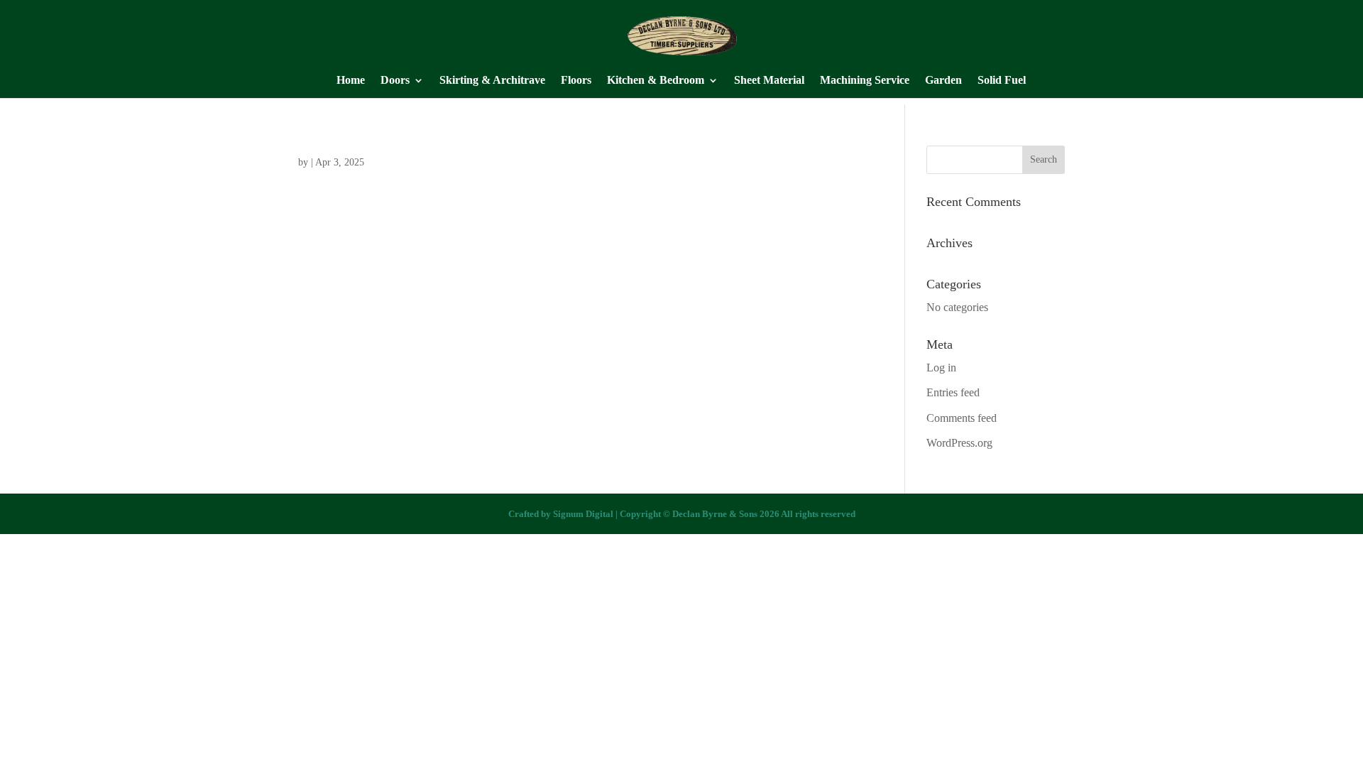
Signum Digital (583, 513)
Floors (576, 80)
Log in (941, 367)
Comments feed (961, 418)
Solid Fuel (1002, 80)
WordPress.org (959, 443)
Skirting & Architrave (492, 80)
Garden (943, 80)
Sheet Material (769, 80)
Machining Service (864, 80)
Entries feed (953, 392)
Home (350, 80)
